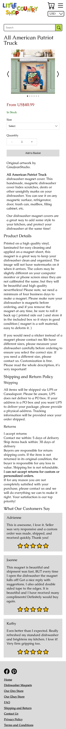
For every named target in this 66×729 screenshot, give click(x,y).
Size (9, 119)
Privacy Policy (13, 719)
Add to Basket (33, 153)
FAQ (7, 702)
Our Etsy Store (13, 691)
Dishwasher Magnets (18, 685)
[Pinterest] (14, 671)
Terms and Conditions (18, 725)
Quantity (12, 135)
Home (8, 680)
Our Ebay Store (14, 697)
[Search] (59, 27)
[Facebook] (7, 671)
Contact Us (11, 714)
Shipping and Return (18, 708)
